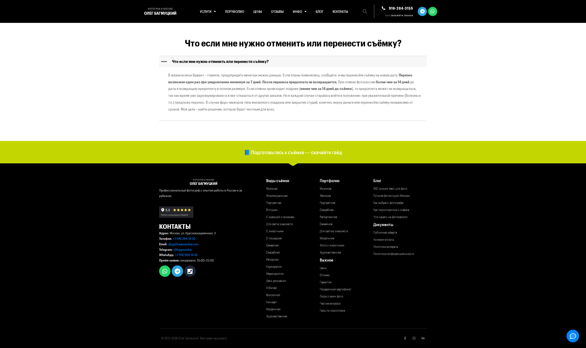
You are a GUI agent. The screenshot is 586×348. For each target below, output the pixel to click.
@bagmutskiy (182, 249)
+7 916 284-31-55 (184, 238)
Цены (257, 11)
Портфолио (234, 11)
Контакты (340, 11)
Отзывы (277, 11)
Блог (319, 11)
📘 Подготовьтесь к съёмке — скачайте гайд (293, 152)
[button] (364, 11)
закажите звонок (402, 15)
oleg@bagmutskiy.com (183, 244)
